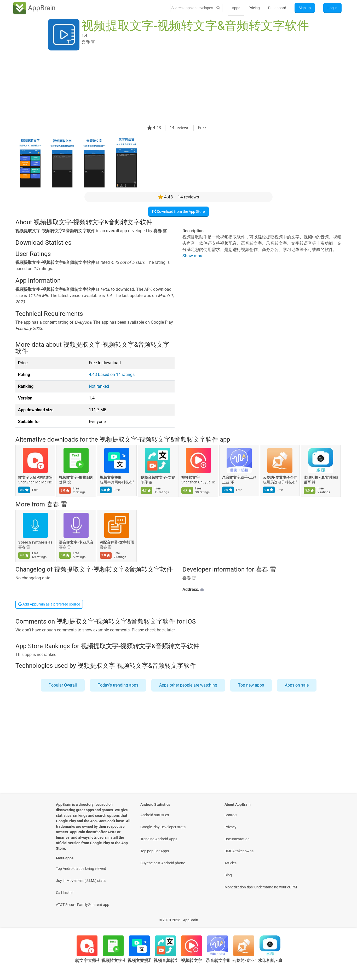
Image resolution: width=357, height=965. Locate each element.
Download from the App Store (180, 211)
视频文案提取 (111, 477)
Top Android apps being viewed (81, 868)
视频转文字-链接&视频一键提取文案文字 (76, 477)
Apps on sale (297, 685)
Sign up (305, 8)
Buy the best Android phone (162, 863)
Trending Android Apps (158, 839)
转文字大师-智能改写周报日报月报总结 (35, 477)
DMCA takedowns (239, 851)
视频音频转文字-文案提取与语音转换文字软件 (158, 477)
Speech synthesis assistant (35, 542)
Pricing (254, 8)
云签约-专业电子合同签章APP (280, 477)
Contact (231, 815)
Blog (228, 875)
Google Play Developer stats (163, 827)
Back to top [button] (343, 917)
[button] (262, 589)
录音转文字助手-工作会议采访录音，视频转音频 (239, 477)
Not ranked (99, 386)
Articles (230, 863)
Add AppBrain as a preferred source (51, 604)
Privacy (230, 827)
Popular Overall (63, 685)
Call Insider (65, 892)
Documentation (237, 839)
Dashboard (277, 8)
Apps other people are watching (188, 685)
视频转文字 (190, 477)
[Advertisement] (172, 88)
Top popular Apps (154, 851)
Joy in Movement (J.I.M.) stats (81, 880)
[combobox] (192, 8)
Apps (236, 8)
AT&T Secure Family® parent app (82, 905)
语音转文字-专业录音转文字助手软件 (76, 542)
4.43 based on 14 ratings (112, 374)
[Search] (218, 8)
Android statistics (154, 815)
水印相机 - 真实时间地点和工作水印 (321, 477)
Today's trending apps (118, 685)
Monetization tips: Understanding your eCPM (260, 887)
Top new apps (251, 685)
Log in (332, 8)
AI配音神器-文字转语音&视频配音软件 (117, 542)
